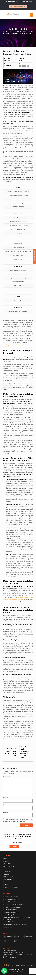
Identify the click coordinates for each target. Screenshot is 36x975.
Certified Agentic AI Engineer (11, 912)
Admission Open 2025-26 (17, 6)
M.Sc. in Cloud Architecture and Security (14, 904)
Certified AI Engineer (9, 927)
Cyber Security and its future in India (11, 753)
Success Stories (7, 871)
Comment (6, 776)
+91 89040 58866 (10, 1)
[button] (4, 971)
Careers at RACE (7, 879)
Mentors (5, 869)
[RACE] (18, 14)
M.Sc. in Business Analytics (11, 896)
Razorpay (6, 882)
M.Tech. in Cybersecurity (10, 909)
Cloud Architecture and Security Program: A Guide (24, 753)
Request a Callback (34, 256)
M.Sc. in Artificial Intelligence (11, 899)
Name (5, 797)
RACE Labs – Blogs (8, 866)
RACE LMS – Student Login (11, 887)
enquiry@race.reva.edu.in (25, 1)
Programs (6, 861)
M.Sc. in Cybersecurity (9, 902)
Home (5, 858)
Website (5, 812)
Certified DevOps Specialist (11, 915)
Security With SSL (19, 971)
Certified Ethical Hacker (9, 922)
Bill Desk (5, 884)
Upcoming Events (8, 876)
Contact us (6, 874)
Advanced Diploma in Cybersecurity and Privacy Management (16, 918)
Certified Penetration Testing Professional (14, 924)
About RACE (6, 864)
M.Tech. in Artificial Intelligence (11, 907)
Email (5, 805)
